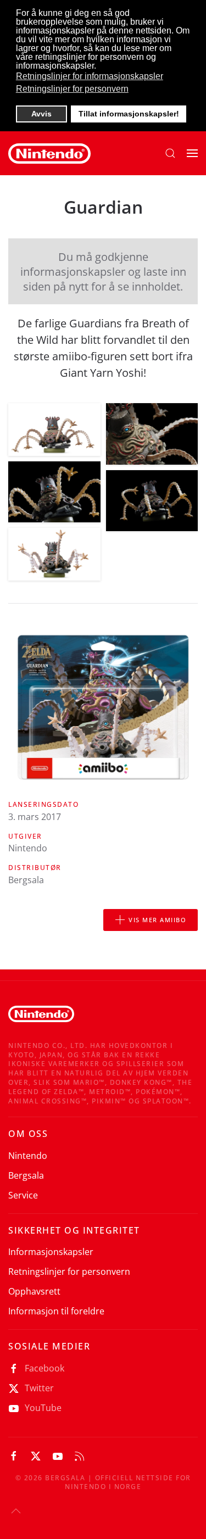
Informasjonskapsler (50, 1252)
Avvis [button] (41, 113)
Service (23, 1195)
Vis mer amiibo (157, 920)
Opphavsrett (34, 1291)
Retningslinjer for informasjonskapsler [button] (89, 76)
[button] (170, 153)
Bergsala (26, 1175)
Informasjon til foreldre (56, 1311)
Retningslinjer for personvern (69, 1271)
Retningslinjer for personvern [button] (72, 88)
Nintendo (27, 1156)
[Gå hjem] (49, 153)
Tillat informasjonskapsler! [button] (129, 113)
